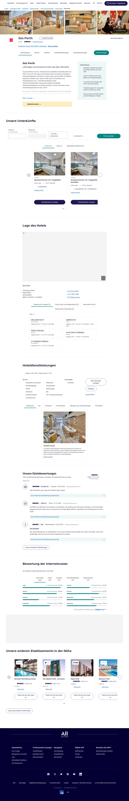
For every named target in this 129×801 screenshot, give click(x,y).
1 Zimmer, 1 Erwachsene (54, 135)
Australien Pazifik (15, 8)
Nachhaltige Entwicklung (19, 760)
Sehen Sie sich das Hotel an (26, 696)
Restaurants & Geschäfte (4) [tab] (64, 309)
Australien (25, 8)
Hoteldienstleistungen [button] (39, 365)
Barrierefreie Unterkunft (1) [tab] (75, 146)
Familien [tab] (59, 579)
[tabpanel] (64, 180)
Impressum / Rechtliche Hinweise (81, 783)
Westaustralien (34, 8)
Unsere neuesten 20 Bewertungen (36, 547)
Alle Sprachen (58, 757)
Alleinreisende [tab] (88, 579)
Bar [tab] (39, 406)
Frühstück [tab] (48, 406)
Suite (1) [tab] (59, 146)
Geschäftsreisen (37, 751)
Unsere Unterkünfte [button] (21, 121)
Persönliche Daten (55, 783)
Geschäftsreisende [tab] (73, 579)
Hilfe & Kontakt (100, 754)
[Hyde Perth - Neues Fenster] (82, 667)
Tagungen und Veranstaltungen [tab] (80, 406)
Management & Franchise (19, 754)
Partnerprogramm (17, 763)
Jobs (13, 757)
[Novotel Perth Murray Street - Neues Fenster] (25, 667)
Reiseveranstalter (38, 757)
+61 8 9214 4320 (73, 291)
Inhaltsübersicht (58, 754)
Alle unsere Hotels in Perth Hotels (19, 711)
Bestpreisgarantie (117, 38)
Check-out (33, 131)
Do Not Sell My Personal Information (105, 783)
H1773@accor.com (73, 297)
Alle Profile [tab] (39, 579)
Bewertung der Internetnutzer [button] (45, 564)
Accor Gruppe (16, 751)
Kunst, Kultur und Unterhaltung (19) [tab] (67, 304)
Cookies (66, 783)
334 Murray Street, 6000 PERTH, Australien (32, 46)
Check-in (13, 131)
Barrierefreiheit (90, 394)
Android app (78, 757)
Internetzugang (58, 751)
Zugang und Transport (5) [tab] (42, 304)
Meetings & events (38, 754)
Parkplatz (91, 389)
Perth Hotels (59, 8)
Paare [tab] (50, 579)
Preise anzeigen (101, 53)
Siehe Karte (20, 689)
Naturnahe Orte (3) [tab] (89, 304)
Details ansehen (48, 457)
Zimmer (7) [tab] (48, 146)
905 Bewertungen (38, 42)
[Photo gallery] (64, 22)
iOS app (77, 754)
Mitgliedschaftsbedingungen (37, 783)
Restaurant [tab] (30, 406)
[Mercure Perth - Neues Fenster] (110, 667)
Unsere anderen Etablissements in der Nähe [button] (38, 651)
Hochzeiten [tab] (99, 406)
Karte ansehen (53, 46)
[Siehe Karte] (64, 256)
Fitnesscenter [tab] (60, 406)
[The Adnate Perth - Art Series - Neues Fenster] (54, 667)
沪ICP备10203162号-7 (70, 788)
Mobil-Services (79, 751)
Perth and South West (47, 8)
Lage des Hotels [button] (34, 225)
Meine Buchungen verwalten (104, 751)
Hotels (6, 8)
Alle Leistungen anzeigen (96, 382)
